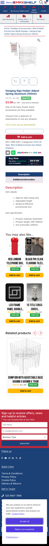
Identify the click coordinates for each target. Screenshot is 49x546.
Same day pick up (8, 19)
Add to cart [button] (14, 275)
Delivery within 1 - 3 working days (24, 20)
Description (24, 174)
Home (6, 28)
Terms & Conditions (12, 473)
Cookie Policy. (18, 513)
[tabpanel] (24, 55)
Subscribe (24, 443)
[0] (45, 2)
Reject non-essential (24, 529)
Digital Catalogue (34, 11)
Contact (43, 11)
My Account (15, 11)
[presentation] (35, 333)
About (5, 11)
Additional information (24, 179)
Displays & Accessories (21, 28)
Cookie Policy (9, 480)
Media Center (24, 11)
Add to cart (26, 137)
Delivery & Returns (11, 483)
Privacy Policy (9, 476)
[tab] (24, 174)
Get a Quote (41, 19)
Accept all (24, 521)
